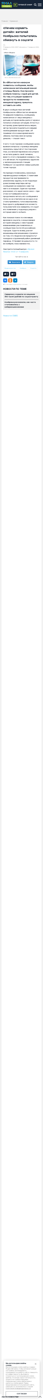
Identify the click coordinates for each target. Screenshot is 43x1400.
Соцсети (33, 268)
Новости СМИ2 (10, 316)
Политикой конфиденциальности (18, 1388)
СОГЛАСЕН (22, 1394)
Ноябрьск (23, 268)
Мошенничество (10, 268)
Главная (5, 21)
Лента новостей (10, 1397)
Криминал (14, 21)
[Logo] (7, 4)
